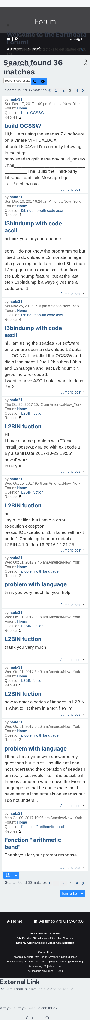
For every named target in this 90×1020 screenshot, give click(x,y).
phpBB (30, 957)
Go (47, 1018)
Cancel (32, 1018)
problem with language (40, 571)
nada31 (15, 99)
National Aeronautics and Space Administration (45, 942)
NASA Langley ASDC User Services (53, 938)
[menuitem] (35, 921)
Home (22, 108)
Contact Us (45, 952)
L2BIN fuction (32, 413)
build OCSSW (32, 113)
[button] (50, 90)
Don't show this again (22, 65)
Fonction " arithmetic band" (43, 827)
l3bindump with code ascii (42, 210)
